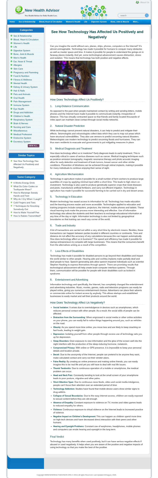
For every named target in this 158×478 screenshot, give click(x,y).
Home (12, 22)
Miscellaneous (20, 130)
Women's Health (73, 22)
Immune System (21, 105)
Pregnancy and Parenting (25, 72)
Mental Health (20, 83)
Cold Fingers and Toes (24, 202)
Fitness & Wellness (22, 79)
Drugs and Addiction (23, 112)
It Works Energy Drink (24, 183)
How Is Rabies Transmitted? (27, 216)
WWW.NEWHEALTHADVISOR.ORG (58, 475)
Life (85, 22)
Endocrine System (22, 138)
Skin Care (18, 68)
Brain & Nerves (20, 123)
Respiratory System (23, 119)
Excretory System (22, 141)
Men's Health (19, 58)
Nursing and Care (22, 127)
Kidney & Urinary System (25, 87)
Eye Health (18, 109)
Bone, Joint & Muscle (120, 22)
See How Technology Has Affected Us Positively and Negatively (26, 164)
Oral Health (19, 98)
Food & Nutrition (21, 76)
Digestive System (99, 22)
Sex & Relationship (27, 22)
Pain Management (22, 101)
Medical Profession (22, 134)
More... (136, 22)
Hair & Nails (19, 90)
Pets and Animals (21, 94)
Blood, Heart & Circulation (50, 22)
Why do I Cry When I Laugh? (27, 199)
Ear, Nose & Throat (22, 61)
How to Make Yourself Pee (26, 212)
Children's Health (21, 116)
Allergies (17, 65)
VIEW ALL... (34, 146)
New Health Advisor (42, 10)
